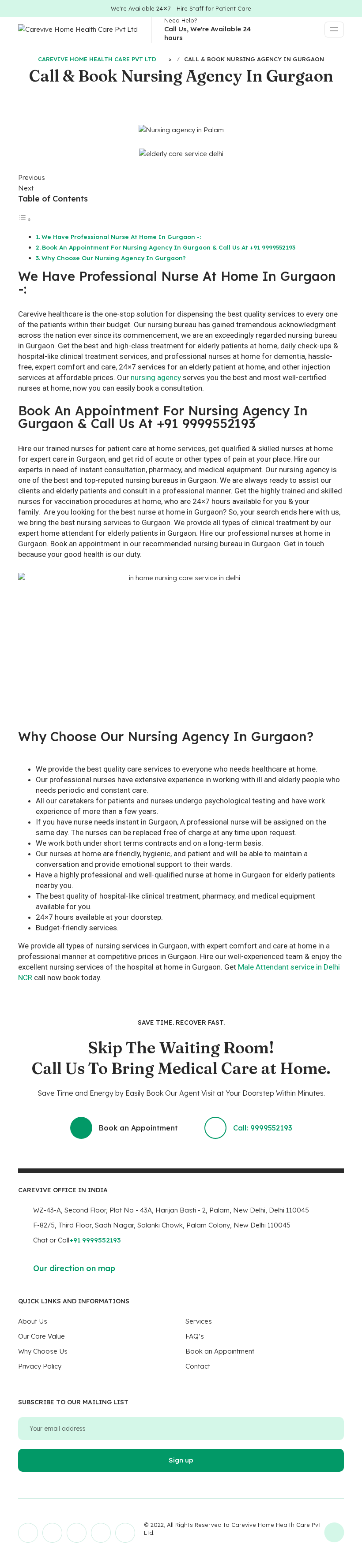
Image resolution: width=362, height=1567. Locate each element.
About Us (32, 1321)
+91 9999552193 (95, 1240)
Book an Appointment (138, 1127)
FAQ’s (194, 1336)
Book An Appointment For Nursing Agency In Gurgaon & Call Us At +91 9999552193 (168, 247)
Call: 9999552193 (262, 1127)
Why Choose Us (43, 1351)
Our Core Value (41, 1336)
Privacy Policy (39, 1366)
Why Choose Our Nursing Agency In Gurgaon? (113, 257)
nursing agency (156, 377)
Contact (197, 1366)
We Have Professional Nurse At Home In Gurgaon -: (121, 236)
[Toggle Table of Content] (24, 219)
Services (198, 1321)
